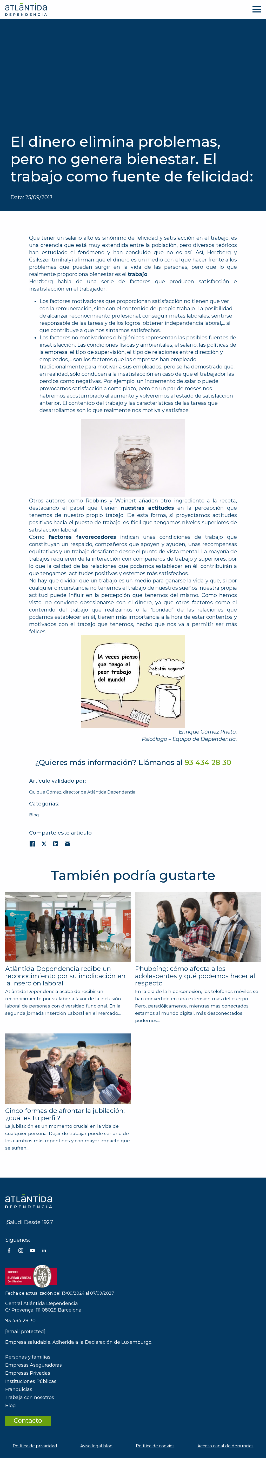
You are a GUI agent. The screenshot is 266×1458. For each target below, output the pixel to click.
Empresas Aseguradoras (33, 1365)
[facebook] (9, 1250)
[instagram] (21, 1250)
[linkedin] (44, 1250)
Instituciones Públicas (30, 1381)
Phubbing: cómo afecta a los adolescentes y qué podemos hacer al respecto (195, 976)
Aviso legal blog (96, 1445)
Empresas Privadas (27, 1373)
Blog (34, 814)
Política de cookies (155, 1445)
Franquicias (18, 1389)
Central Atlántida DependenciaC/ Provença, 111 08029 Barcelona (43, 1307)
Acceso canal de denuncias (225, 1445)
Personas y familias (27, 1357)
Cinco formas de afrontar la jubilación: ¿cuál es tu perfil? (65, 1114)
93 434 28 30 (20, 1320)
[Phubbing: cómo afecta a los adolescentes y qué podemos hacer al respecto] (198, 927)
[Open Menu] (256, 9)
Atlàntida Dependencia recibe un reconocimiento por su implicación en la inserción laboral (65, 976)
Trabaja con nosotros (29, 1397)
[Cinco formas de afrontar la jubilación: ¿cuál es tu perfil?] (68, 1068)
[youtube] (32, 1250)
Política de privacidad (35, 1445)
